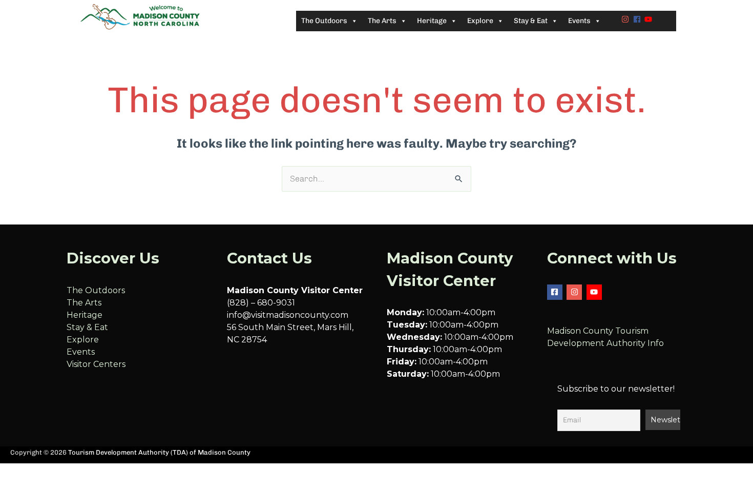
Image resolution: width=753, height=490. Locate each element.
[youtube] (649, 19)
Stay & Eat (87, 327)
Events (81, 352)
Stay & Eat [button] (531, 20)
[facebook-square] (556, 292)
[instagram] (626, 19)
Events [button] (579, 20)
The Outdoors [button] (324, 20)
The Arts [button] (382, 20)
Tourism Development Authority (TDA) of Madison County (159, 452)
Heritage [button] (432, 20)
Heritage (84, 315)
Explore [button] (480, 20)
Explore (83, 339)
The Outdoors (96, 290)
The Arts (84, 303)
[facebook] (638, 19)
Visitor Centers (96, 364)
